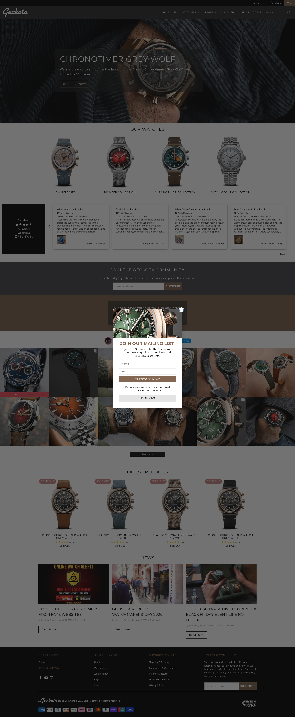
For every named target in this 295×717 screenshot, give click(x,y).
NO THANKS (147, 398)
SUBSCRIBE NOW (147, 379)
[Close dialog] (181, 310)
